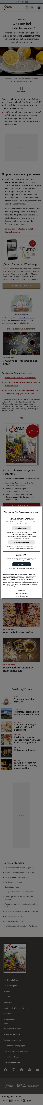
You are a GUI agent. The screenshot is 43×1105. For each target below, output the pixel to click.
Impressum (21, 591)
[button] (21, 564)
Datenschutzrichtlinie (21, 593)
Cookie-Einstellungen (21, 596)
